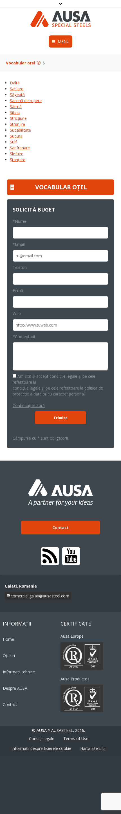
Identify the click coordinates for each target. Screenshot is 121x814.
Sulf (13, 142)
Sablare (16, 88)
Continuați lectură (29, 405)
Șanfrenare (20, 147)
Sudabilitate (20, 130)
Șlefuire (16, 153)
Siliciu (15, 112)
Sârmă (16, 106)
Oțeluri (9, 655)
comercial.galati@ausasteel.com (40, 596)
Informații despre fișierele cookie (41, 748)
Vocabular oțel (20, 63)
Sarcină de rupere (26, 100)
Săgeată (17, 94)
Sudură (16, 136)
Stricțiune (18, 118)
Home (8, 639)
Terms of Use (75, 738)
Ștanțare (17, 159)
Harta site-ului (93, 748)
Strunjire (17, 124)
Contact (60, 527)
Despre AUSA (15, 688)
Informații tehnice (19, 671)
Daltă (15, 83)
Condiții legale (41, 738)
